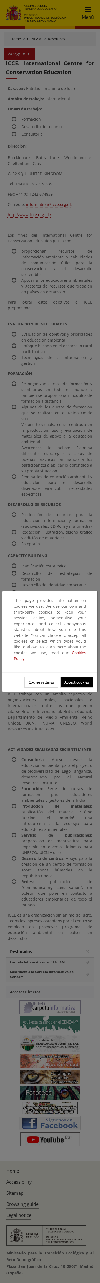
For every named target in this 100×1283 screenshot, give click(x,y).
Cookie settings (41, 682)
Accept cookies (76, 682)
